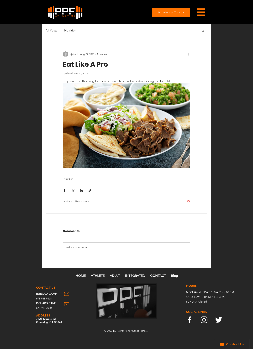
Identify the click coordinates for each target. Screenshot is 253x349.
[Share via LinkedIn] (81, 190)
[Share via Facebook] (64, 190)
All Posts (51, 30)
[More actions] (188, 54)
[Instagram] (204, 319)
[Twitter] (218, 319)
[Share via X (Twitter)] (73, 190)
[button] (203, 30)
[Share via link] (89, 190)
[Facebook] (189, 319)
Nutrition (70, 30)
